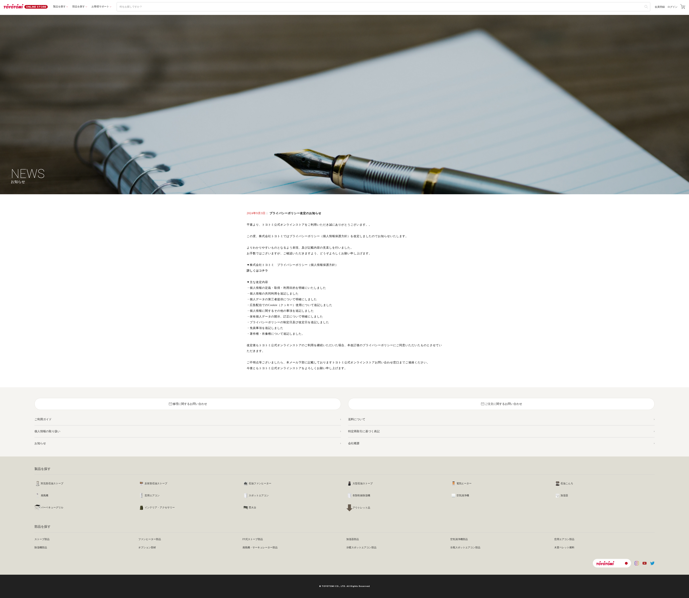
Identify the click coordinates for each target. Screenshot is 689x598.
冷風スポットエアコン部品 (465, 547)
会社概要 (354, 443)
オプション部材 (147, 547)
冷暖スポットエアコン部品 (361, 547)
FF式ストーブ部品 (252, 539)
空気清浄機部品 (459, 539)
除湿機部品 (40, 547)
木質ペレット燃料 (564, 547)
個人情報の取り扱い (47, 431)
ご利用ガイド (43, 419)
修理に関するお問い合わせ (187, 403)
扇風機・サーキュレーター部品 (260, 547)
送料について (356, 419)
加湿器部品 (352, 539)
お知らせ (40, 443)
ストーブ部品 (42, 539)
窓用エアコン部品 (564, 539)
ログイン (672, 7)
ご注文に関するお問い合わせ (501, 403)
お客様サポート (100, 6)
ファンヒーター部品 (149, 539)
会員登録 (660, 7)
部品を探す (78, 6)
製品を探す (59, 6)
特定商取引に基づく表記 (364, 431)
